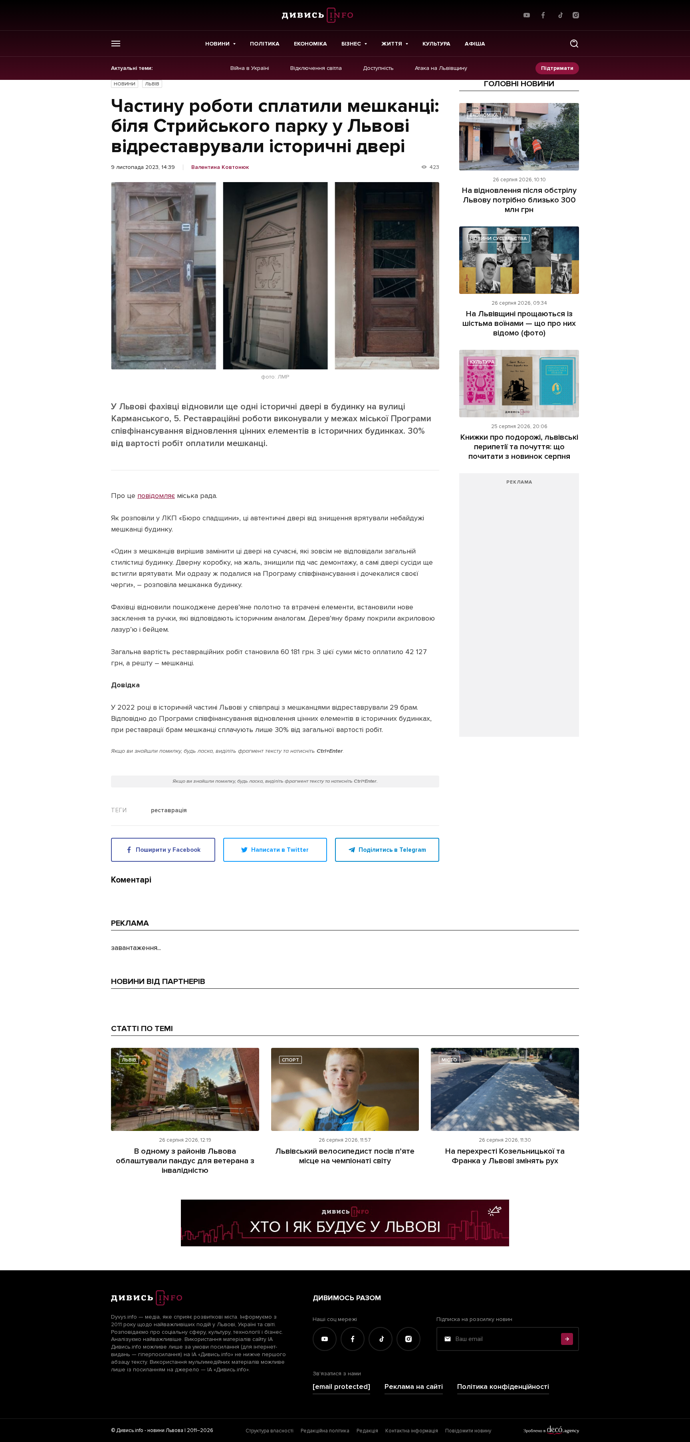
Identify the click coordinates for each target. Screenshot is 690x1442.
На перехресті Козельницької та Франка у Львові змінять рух (505, 1156)
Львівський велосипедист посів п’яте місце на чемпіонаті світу (344, 1156)
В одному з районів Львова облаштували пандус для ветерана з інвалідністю (185, 1160)
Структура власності (269, 1431)
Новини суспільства (498, 239)
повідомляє (156, 495)
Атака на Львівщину (441, 68)
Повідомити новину (468, 1431)
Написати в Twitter (280, 849)
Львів (152, 84)
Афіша (475, 43)
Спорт (290, 1060)
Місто (449, 1060)
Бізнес (351, 43)
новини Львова (165, 1430)
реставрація (169, 810)
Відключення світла (316, 68)
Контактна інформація (411, 1431)
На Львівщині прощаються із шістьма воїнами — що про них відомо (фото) (519, 323)
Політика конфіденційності (503, 1386)
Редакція (367, 1431)
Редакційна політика (325, 1431)
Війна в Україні (249, 68)
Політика (265, 43)
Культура (436, 43)
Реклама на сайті (414, 1386)
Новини (217, 43)
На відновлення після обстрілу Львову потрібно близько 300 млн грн (519, 200)
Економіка (310, 43)
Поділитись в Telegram (392, 849)
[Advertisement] (519, 609)
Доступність (378, 68)
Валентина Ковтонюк (220, 167)
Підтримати (557, 68)
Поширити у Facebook (168, 849)
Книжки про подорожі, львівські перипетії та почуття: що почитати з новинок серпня (519, 446)
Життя (391, 43)
